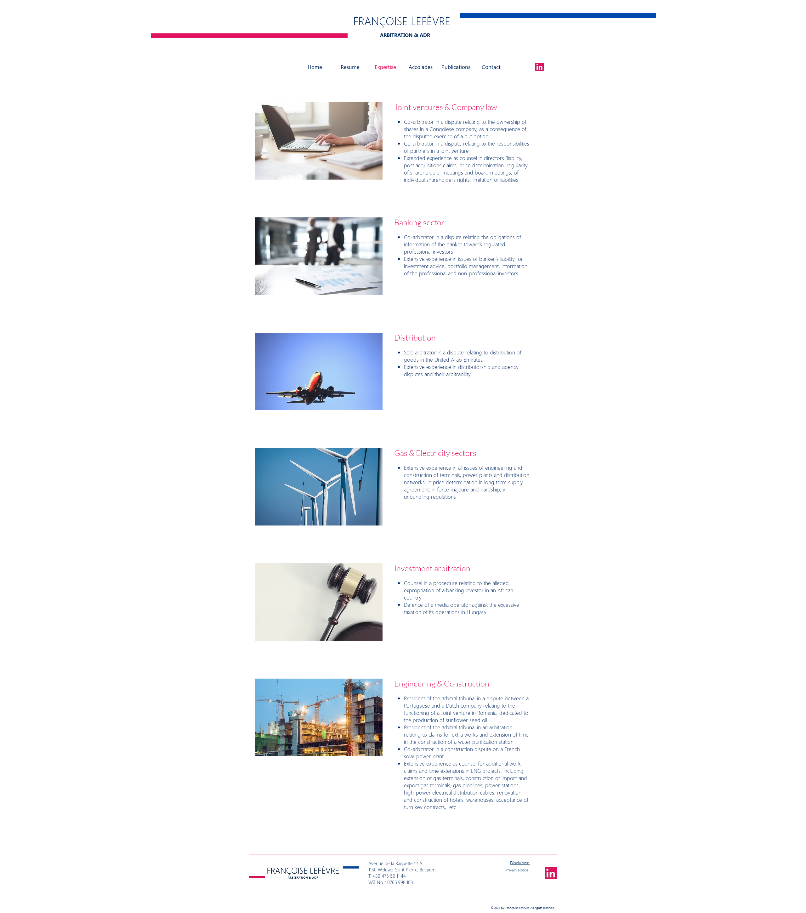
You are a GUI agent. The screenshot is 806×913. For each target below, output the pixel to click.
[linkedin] (539, 67)
